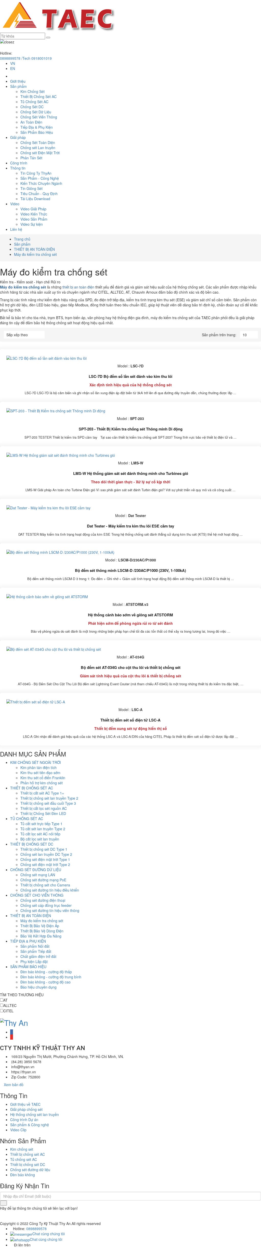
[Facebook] (11, 1032)
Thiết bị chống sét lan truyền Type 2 (49, 798)
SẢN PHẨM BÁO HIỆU (28, 966)
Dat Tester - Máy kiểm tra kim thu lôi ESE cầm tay (130, 526)
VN (12, 63)
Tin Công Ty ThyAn (35, 173)
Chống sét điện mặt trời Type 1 (45, 859)
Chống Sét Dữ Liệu (35, 111)
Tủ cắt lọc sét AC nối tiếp (40, 833)
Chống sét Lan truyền (37, 147)
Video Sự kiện (31, 224)
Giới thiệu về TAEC (25, 1104)
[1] (3, 1203)
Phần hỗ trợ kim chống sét (41, 782)
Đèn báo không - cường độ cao (45, 981)
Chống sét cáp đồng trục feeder (46, 905)
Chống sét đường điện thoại (42, 900)
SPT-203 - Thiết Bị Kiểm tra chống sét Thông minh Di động (130, 429)
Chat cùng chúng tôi (48, 1233)
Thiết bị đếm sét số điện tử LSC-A (130, 720)
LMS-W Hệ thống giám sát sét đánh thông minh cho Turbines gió (130, 473)
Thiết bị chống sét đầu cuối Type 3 (48, 803)
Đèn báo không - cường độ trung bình (50, 976)
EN (12, 68)
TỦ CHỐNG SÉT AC (26, 818)
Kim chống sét (21, 1149)
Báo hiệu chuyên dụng (38, 987)
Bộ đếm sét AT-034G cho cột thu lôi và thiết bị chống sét (130, 667)
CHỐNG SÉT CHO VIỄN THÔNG (36, 895)
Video (14, 203)
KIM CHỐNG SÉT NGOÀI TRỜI (35, 762)
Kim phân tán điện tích (38, 767)
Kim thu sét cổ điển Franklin (42, 777)
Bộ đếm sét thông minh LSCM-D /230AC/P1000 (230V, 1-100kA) (130, 570)
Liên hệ (16, 229)
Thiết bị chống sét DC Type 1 (43, 849)
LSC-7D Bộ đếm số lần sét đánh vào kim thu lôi (130, 376)
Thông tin (17, 168)
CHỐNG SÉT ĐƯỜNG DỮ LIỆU (35, 869)
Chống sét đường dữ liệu (30, 1169)
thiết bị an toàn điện (78, 287)
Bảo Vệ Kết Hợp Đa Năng (40, 936)
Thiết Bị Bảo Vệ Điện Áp (39, 925)
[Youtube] (11, 1037)
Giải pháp (18, 137)
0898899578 (36, 1228)
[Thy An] (14, 1021)
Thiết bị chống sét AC (27, 1154)
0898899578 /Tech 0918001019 (26, 58)
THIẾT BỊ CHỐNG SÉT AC (31, 787)
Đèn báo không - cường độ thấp (46, 971)
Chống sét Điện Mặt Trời (40, 152)
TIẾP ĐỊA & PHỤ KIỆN (28, 941)
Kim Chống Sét (32, 91)
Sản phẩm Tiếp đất (35, 951)
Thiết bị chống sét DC (27, 1164)
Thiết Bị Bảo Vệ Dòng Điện (41, 930)
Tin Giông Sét (31, 188)
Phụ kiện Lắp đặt (34, 961)
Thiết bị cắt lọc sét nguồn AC (43, 808)
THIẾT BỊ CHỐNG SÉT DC (31, 844)
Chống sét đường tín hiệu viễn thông (49, 910)
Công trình (18, 162)
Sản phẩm (18, 86)
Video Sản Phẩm (33, 219)
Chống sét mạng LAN (37, 874)
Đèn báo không (22, 1174)
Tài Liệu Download (35, 198)
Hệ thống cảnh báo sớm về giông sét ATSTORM (130, 615)
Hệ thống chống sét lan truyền (34, 1114)
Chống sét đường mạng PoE (43, 879)
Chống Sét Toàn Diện (37, 142)
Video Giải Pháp (33, 208)
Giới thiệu (17, 81)
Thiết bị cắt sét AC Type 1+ (42, 793)
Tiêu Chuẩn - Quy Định (39, 193)
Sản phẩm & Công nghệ (29, 1124)
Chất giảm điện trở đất (38, 956)
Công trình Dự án (24, 1119)
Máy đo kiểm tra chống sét (35, 254)
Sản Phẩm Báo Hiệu (36, 132)
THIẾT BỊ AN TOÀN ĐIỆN (34, 249)
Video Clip (18, 1129)
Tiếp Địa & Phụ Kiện (36, 127)
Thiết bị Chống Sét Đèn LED (43, 813)
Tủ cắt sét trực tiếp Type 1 (41, 823)
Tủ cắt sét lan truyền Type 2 (42, 828)
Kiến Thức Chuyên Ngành (41, 183)
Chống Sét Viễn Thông (38, 116)
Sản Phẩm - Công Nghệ (39, 178)
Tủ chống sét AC (23, 1159)
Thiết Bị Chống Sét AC (38, 96)
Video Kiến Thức (33, 214)
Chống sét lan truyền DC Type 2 (46, 854)
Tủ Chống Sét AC (34, 101)
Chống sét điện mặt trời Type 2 (45, 864)
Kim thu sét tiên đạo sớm (40, 772)
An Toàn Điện (31, 122)
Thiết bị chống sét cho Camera (45, 884)
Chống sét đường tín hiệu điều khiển (49, 890)
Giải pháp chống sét (26, 1109)
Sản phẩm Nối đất (34, 946)
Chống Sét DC (32, 106)
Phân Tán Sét (31, 157)
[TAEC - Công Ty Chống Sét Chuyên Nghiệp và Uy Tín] (58, 15)
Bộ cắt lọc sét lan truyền (39, 839)
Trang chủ (22, 239)
